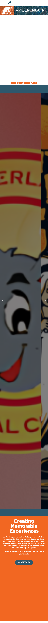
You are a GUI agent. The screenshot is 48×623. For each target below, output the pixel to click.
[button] (2, 300)
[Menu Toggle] (40, 3)
